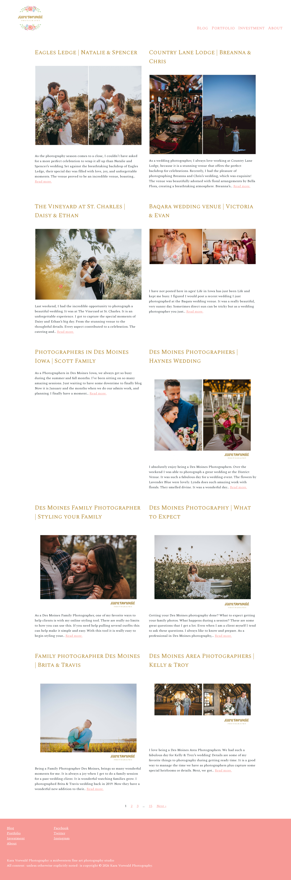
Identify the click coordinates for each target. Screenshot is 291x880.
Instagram (62, 838)
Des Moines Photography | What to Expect (200, 512)
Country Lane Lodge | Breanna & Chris (200, 57)
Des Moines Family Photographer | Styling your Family (87, 512)
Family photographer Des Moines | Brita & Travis (87, 660)
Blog (202, 28)
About (275, 28)
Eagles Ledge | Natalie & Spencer (86, 52)
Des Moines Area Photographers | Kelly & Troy (201, 660)
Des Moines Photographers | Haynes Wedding (193, 356)
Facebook (61, 828)
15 (150, 806)
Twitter (59, 833)
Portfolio (223, 28)
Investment (251, 28)
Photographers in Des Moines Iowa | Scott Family (82, 356)
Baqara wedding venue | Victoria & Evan (201, 211)
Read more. (43, 181)
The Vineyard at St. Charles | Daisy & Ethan (80, 211)
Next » (161, 806)
